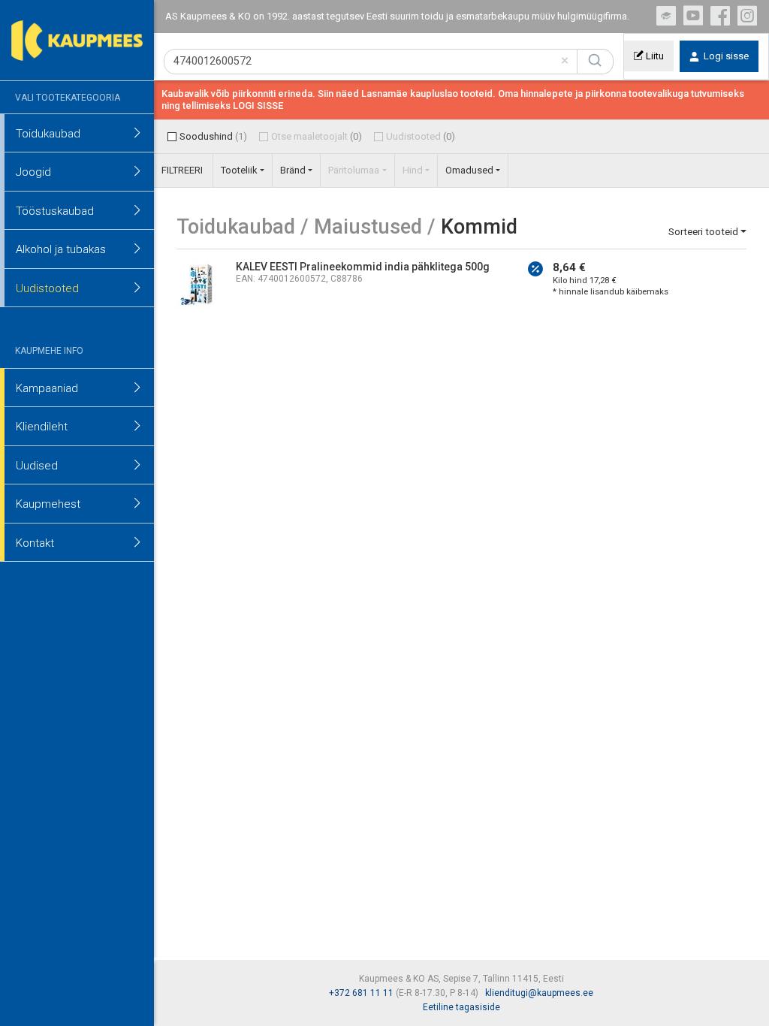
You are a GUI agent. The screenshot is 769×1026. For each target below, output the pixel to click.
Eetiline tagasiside (461, 1007)
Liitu (654, 56)
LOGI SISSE (258, 105)
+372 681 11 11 (361, 993)
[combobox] (371, 62)
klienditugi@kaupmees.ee (539, 993)
